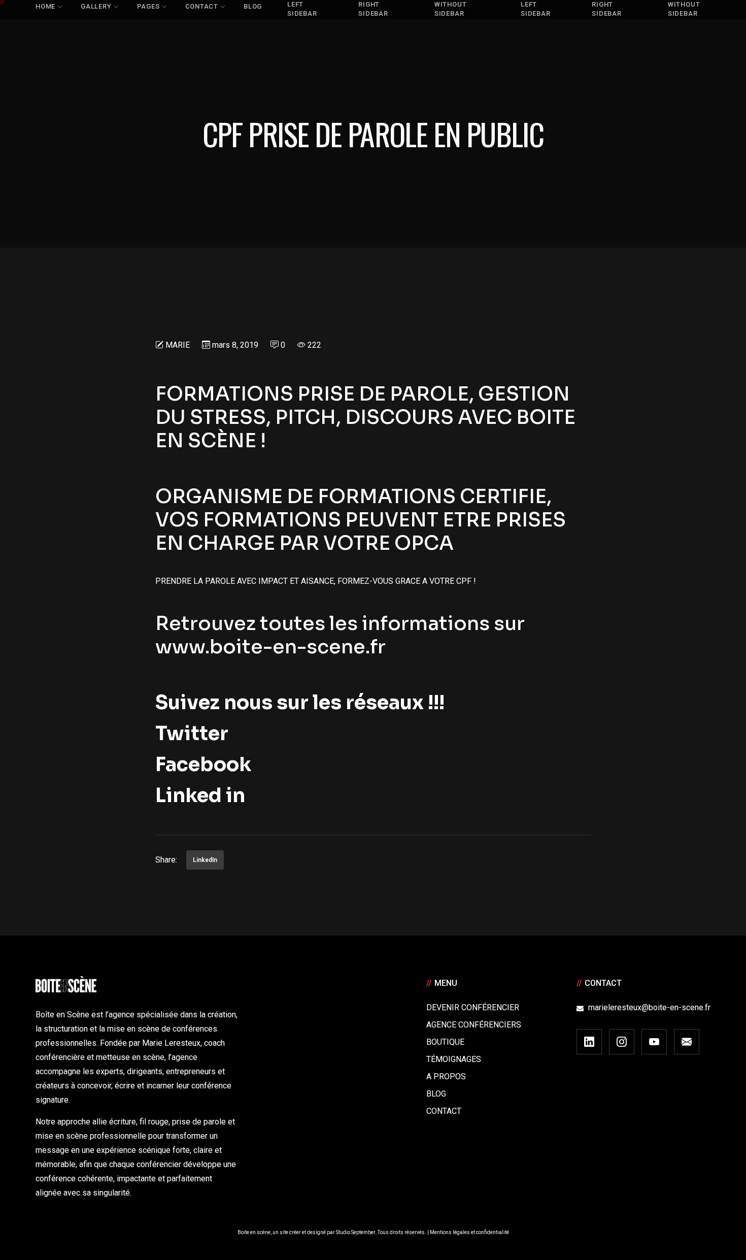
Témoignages (453, 1059)
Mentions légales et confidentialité (469, 1232)
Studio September (355, 1232)
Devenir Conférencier (472, 1007)
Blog (436, 1094)
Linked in (200, 795)
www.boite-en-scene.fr (270, 647)
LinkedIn (205, 860)
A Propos (446, 1076)
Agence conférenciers (473, 1025)
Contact (443, 1111)
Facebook (203, 764)
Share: (166, 860)
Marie (177, 345)
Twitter (191, 733)
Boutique (445, 1042)
